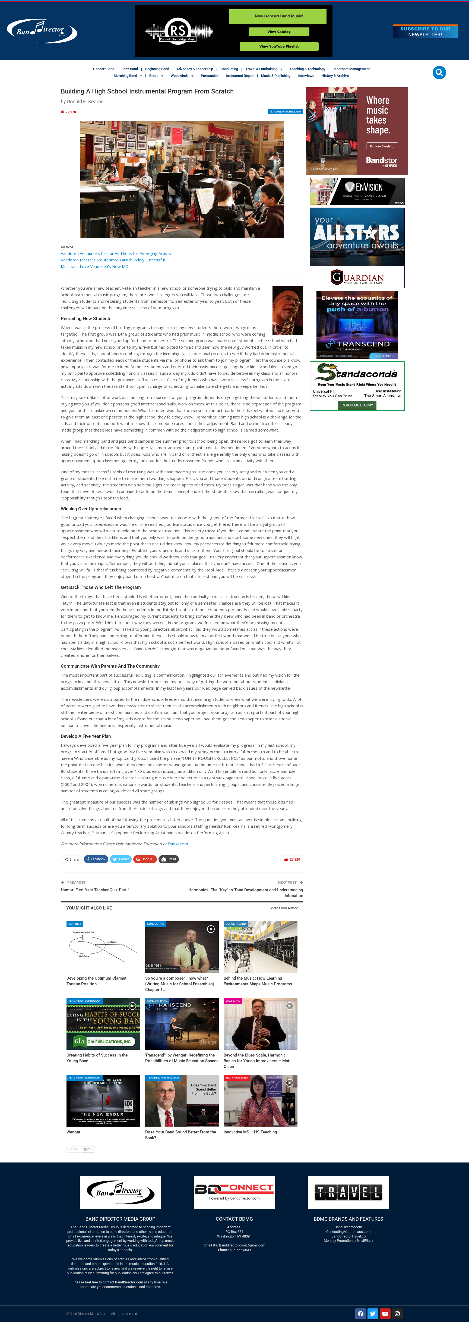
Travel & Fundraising (261, 69)
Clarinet (74, 923)
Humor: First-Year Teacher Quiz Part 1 (95, 889)
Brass (154, 76)
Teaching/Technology (285, 111)
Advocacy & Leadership (194, 69)
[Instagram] (397, 1313)
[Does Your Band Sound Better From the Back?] (182, 1101)
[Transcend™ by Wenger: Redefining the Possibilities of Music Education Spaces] (182, 1024)
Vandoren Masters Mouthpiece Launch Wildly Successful (113, 259)
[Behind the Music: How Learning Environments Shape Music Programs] (260, 947)
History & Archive (335, 76)
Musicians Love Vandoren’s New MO (95, 266)
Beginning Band (157, 69)
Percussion (209, 76)
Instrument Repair (240, 76)
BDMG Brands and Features (348, 1219)
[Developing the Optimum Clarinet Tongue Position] (103, 947)
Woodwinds (180, 76)
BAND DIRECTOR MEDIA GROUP (120, 1219)
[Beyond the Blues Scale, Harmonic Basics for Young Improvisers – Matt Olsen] (260, 1024)
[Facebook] (360, 1313)
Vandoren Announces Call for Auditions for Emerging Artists (116, 253)
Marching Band (125, 76)
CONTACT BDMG (234, 1219)
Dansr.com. (178, 843)
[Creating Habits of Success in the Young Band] (103, 1024)
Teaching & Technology (307, 69)
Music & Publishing (275, 76)
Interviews (306, 76)
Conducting (229, 69)
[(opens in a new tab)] (103, 1101)
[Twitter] (372, 1313)
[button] (439, 72)
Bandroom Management (351, 69)
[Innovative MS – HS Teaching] (260, 1101)
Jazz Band (130, 69)
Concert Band (103, 69)
